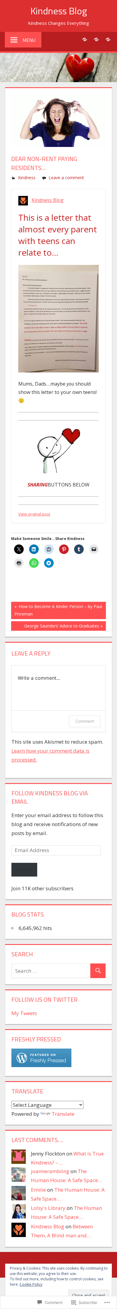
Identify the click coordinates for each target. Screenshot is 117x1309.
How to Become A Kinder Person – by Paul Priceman (56, 610)
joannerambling (50, 1171)
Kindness (26, 177)
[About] (84, 39)
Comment (84, 721)
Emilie (38, 1189)
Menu (28, 40)
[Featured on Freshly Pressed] (41, 1065)
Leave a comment (66, 177)
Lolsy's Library (48, 1207)
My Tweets (24, 1013)
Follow (24, 869)
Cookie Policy (31, 1284)
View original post (34, 514)
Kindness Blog (58, 11)
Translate (63, 1113)
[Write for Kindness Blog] (108, 39)
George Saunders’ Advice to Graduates (55, 627)
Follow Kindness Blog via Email (49, 797)
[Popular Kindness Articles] (96, 39)
